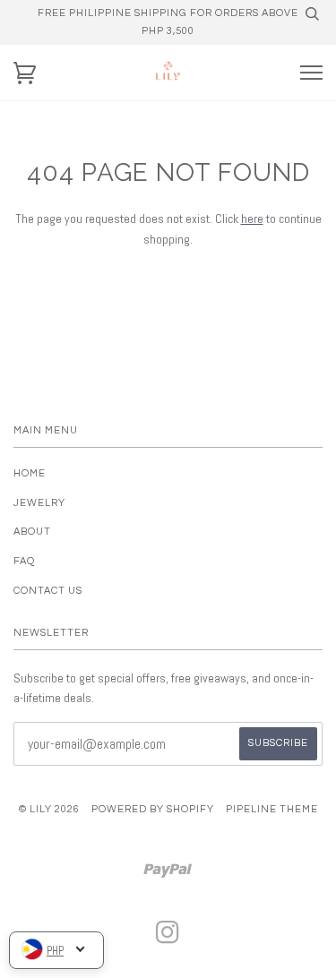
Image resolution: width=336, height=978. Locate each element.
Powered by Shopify (152, 809)
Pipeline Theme (272, 809)
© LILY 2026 (49, 809)
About (32, 531)
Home (29, 473)
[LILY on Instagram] (168, 938)
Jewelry (39, 503)
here (252, 218)
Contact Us (47, 591)
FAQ (24, 561)
